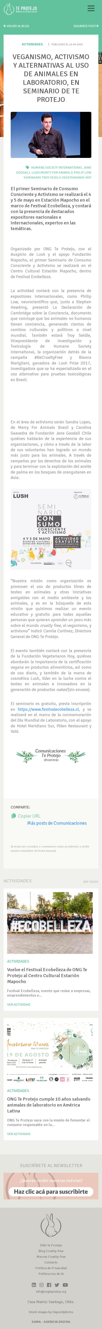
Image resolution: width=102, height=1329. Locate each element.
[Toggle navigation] (91, 9)
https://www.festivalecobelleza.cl (48, 709)
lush (36, 172)
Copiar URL (29, 816)
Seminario (32, 177)
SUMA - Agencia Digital (51, 1322)
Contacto (51, 1262)
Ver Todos (90, 882)
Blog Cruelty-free (51, 1251)
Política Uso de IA (51, 1274)
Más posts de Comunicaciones (57, 823)
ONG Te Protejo (51, 1245)
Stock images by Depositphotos (51, 1312)
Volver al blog (17, 26)
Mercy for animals (56, 172)
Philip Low (82, 172)
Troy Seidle (51, 177)
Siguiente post (85, 26)
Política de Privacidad (51, 1268)
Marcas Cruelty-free (51, 1257)
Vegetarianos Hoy (76, 177)
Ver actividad (18, 1005)
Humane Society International (57, 168)
